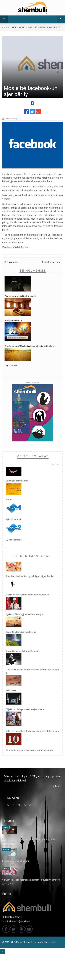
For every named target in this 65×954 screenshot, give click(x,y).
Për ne (9, 499)
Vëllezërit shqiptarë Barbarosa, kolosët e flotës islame (32, 731)
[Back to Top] (2, 951)
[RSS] (9, 805)
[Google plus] (26, 805)
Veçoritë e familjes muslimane (21, 632)
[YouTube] (31, 805)
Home (13, 27)
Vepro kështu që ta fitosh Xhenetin (22, 651)
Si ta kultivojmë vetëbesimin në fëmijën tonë (27, 594)
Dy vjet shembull (14, 540)
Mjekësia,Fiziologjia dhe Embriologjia (24, 614)
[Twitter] (20, 805)
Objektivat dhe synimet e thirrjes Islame (25, 709)
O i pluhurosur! (11, 365)
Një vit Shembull (13, 519)
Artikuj (22, 27)
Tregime (6, 850)
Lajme (5, 828)
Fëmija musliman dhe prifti (15, 861)
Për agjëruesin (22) (13, 320)
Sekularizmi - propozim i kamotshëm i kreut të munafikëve (31, 880)
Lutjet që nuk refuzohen (17, 481)
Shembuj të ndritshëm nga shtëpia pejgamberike (30, 576)
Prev (53, 464)
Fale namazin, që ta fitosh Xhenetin (20, 296)
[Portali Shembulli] (32, 8)
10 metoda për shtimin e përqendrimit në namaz (29, 750)
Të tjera (56, 786)
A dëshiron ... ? (50, 262)
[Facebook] (15, 805)
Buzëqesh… (13, 262)
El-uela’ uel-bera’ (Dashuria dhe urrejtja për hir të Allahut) (30, 346)
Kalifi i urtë (11, 690)
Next (57, 464)
